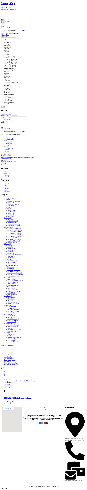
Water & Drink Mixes (14, 276)
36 (4, 375)
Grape (10, 247)
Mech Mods (11, 317)
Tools (9, 207)
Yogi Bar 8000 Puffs (13, 241)
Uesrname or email (6, 115)
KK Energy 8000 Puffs (14, 236)
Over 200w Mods (13, 319)
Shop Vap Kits (9, 286)
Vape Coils (8, 296)
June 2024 (7, 173)
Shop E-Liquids (9, 268)
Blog (5, 185)
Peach (10, 251)
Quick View (7, 387)
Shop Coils (8, 259)
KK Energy (10, 394)
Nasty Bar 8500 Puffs (14, 237)
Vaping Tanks (8, 335)
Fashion (6, 187)
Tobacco (10, 257)
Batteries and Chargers (14, 201)
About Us (10, 142)
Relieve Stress (12, 222)
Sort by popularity (9, 358)
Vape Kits (7, 305)
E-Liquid (7, 244)
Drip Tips (10, 205)
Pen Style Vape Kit (13, 309)
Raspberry (11, 253)
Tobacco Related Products (15, 225)
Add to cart (7, 384)
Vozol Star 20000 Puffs (14, 239)
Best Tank (11, 216)
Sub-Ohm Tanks (12, 342)
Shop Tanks (8, 277)
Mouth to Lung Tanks (14, 337)
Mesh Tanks (11, 279)
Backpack (6, 183)
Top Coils (11, 267)
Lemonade (11, 248)
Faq (8, 145)
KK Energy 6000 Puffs (14, 234)
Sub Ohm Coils (12, 265)
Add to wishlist (8, 382)
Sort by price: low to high (11, 363)
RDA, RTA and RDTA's (15, 280)
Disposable (8, 227)
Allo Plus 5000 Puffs (14, 228)
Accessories (8, 199)
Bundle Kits (11, 288)
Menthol (10, 250)
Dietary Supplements (14, 270)
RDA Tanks (11, 338)
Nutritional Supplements (14, 273)
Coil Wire (11, 297)
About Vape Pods (13, 325)
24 (4, 373)
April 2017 (7, 176)
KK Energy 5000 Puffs (14, 233)
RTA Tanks (11, 340)
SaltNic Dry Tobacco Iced (15, 254)
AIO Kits (10, 308)
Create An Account (6, 114)
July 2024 (6, 172)
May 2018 (7, 175)
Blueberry (11, 245)
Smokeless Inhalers (13, 224)
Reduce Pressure (12, 221)
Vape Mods (8, 314)
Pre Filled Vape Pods (14, 329)
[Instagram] (47, 423)
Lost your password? (6, 121)
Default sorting (8, 357)
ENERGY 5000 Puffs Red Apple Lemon (18, 398)
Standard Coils (12, 264)
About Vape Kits (12, 306)
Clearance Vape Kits (13, 290)
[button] (43, 24)
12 (4, 372)
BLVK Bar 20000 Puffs (14, 230)
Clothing (10, 202)
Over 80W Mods (12, 320)
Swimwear (7, 191)
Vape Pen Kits (12, 294)
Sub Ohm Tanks (12, 285)
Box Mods (11, 316)
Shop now (3, 163)
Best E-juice (11, 210)
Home (2, 157)
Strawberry (11, 256)
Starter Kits (11, 293)
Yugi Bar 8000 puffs (13, 242)
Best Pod (10, 215)
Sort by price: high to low (11, 364)
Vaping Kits (8, 332)
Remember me (7, 119)
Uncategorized (9, 198)
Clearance (7, 218)
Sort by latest (7, 361)
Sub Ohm (11, 312)
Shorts (5, 190)
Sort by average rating (10, 360)
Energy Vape (8, 3)
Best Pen (10, 213)
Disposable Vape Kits (14, 291)
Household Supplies (13, 271)
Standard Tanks (12, 282)
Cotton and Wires (13, 204)
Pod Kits (10, 328)
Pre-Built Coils (12, 302)
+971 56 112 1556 (6, 7)
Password (3, 117)
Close (2, 26)
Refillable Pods (12, 331)
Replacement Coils (13, 303)
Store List (10, 148)
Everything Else (12, 260)
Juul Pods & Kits (12, 326)
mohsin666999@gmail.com (8, 9)
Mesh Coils (11, 262)
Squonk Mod (11, 322)
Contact (9, 143)
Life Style (6, 188)
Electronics (11, 219)
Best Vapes (8, 208)
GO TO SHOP (21, 30)
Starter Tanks (11, 283)
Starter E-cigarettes (13, 311)
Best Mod (11, 211)
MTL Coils (11, 300)
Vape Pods (8, 323)
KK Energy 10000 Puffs (15, 231)
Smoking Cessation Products (16, 274)
